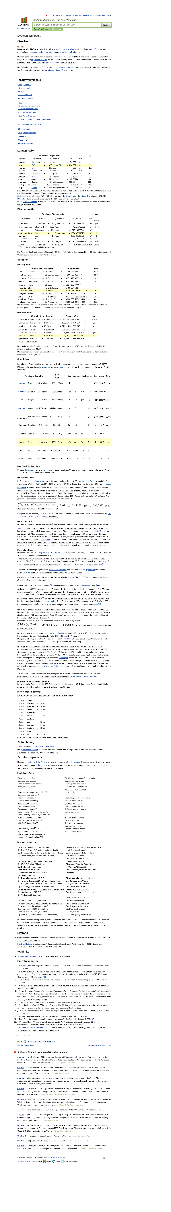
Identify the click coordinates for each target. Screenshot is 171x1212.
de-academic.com (23, 28)
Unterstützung (54, 1157)
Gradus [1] (22, 1125)
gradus (20, 1057)
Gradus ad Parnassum (98, 1045)
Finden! (106, 25)
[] (104, 480)
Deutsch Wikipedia (41, 29)
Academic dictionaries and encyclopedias (54, 20)
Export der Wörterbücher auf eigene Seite (89, 15)
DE (108, 15)
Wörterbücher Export (24, 1161)
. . (45, 752)
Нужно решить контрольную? (42, 1041)
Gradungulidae (27, 1045)
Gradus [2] (22, 1136)
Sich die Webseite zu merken (59, 15)
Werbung (62, 1157)
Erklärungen (56, 29)
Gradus (20, 1067)
